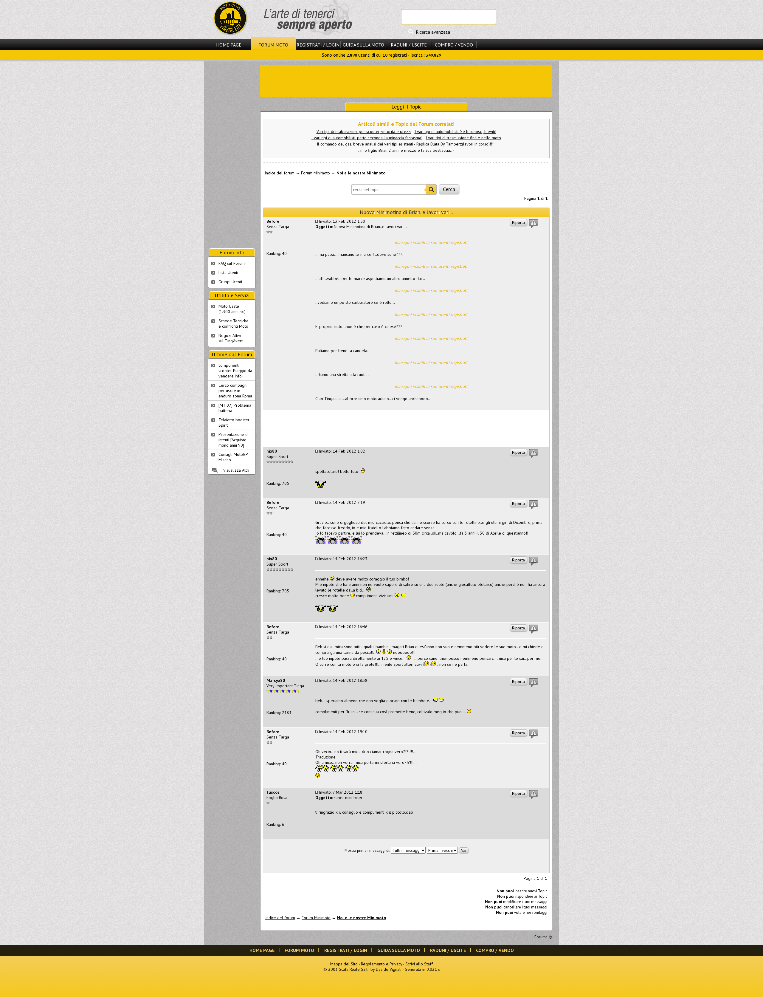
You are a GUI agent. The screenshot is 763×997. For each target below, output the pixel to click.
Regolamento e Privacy (381, 964)
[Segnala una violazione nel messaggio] (533, 223)
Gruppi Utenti (230, 281)
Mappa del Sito (344, 964)
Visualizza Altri (236, 470)
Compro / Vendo (454, 45)
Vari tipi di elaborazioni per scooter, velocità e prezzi (364, 131)
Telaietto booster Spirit (233, 422)
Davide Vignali (388, 969)
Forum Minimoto (315, 173)
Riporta (518, 222)
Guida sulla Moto (363, 45)
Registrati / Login (318, 45)
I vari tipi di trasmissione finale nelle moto (463, 137)
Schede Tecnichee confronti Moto (233, 323)
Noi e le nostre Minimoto (360, 173)
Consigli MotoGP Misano (233, 457)
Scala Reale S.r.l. (354, 969)
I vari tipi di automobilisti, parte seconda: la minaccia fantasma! (366, 137)
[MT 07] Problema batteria (234, 407)
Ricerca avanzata (433, 32)
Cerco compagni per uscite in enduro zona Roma (235, 391)
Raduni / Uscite (409, 45)
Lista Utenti (228, 272)
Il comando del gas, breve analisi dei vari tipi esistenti (365, 144)
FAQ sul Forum (231, 263)
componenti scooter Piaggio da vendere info (235, 371)
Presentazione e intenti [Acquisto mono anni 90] (233, 440)
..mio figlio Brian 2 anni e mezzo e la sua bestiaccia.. (405, 150)
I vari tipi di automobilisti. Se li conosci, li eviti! (455, 131)
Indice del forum (279, 173)
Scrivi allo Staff (419, 964)
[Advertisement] (406, 80)
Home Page (228, 45)
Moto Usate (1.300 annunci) (232, 309)
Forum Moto (273, 45)
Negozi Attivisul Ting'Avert (230, 338)
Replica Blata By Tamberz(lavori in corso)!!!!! (456, 144)
